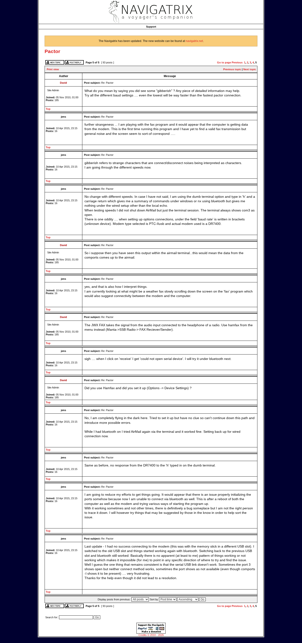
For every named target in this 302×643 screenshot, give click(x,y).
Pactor (52, 51)
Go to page (224, 62)
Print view (53, 69)
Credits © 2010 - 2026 (151, 635)
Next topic (249, 69)
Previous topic (232, 69)
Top (48, 108)
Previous (237, 62)
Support (151, 26)
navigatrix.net (194, 41)
